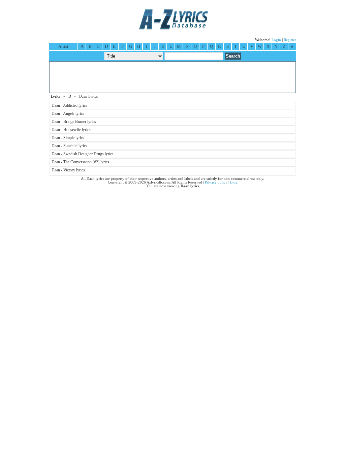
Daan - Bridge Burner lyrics (74, 121)
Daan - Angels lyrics (68, 113)
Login (276, 40)
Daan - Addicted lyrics (69, 105)
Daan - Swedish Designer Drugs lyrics (83, 154)
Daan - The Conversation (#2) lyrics (80, 162)
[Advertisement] (172, 77)
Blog (234, 182)
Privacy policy (216, 182)
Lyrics (55, 96)
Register (290, 40)
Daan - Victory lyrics (68, 170)
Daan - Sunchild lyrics (69, 145)
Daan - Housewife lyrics (71, 129)
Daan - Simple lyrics (68, 137)
